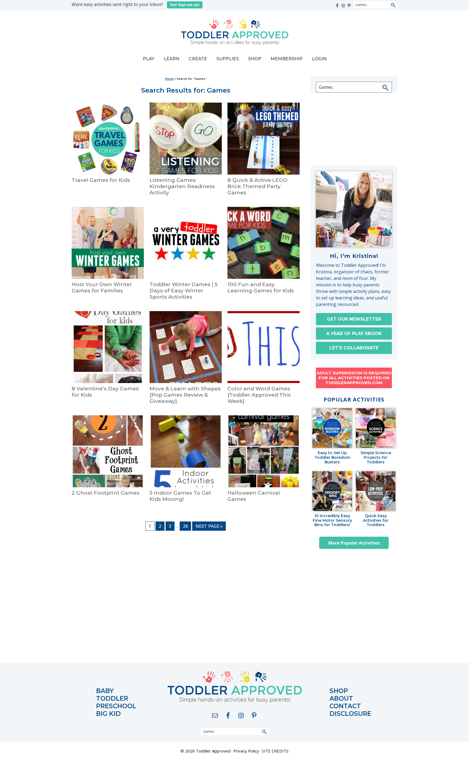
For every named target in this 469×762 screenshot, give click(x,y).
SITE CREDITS (275, 751)
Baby (105, 691)
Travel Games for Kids (101, 180)
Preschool (116, 706)
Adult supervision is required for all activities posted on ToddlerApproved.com (354, 377)
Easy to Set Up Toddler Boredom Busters (332, 457)
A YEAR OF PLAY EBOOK (354, 333)
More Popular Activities (354, 543)
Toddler (112, 698)
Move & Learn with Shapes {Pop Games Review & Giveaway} (185, 394)
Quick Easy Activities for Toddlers (375, 520)
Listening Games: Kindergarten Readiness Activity (182, 186)
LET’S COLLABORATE (353, 347)
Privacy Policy (246, 751)
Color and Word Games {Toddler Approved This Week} (259, 394)
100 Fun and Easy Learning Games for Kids (260, 287)
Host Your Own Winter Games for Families (102, 287)
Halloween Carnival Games (253, 496)
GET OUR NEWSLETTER (354, 319)
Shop (338, 691)
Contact (345, 706)
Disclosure (350, 713)
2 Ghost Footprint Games (106, 493)
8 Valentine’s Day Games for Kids (105, 391)
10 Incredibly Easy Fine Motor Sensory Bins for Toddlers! (332, 520)
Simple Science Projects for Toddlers (375, 457)
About (341, 698)
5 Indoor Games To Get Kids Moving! (180, 496)
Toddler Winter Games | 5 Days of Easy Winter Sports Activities (184, 290)
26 (187, 526)
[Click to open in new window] (338, 4)
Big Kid (108, 713)
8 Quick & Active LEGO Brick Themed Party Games (257, 186)
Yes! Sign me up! (184, 5)
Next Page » (209, 527)
